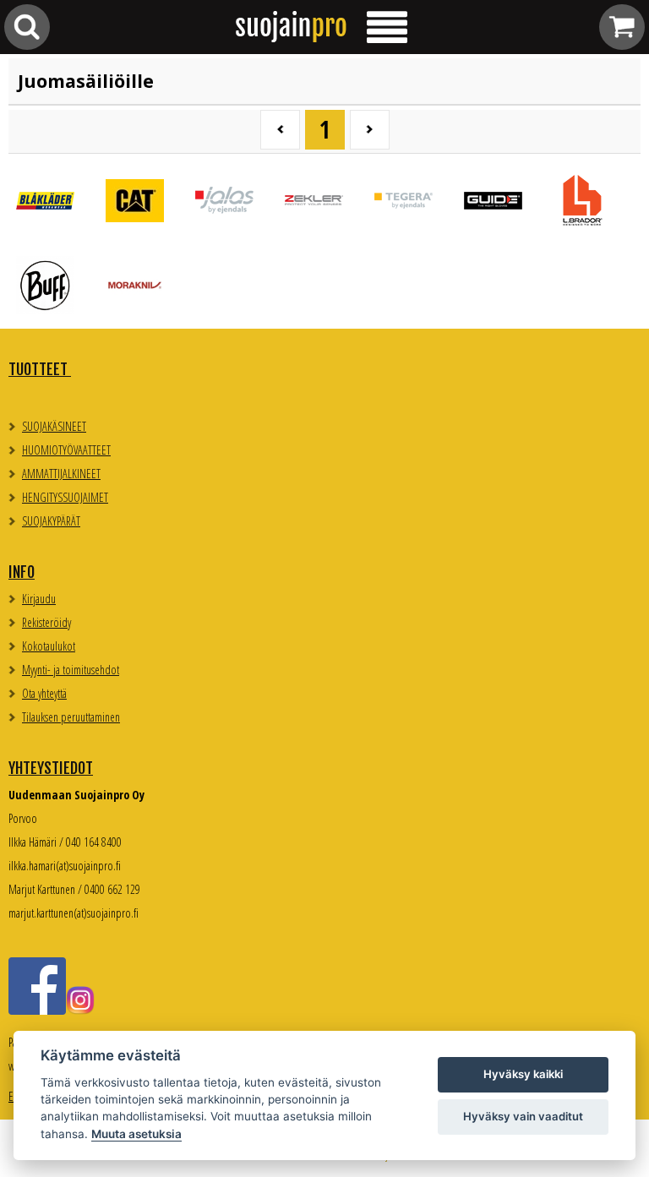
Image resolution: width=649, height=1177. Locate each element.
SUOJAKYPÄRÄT (51, 521)
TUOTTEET (39, 369)
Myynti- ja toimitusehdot (70, 670)
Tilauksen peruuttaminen (71, 717)
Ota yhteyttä (44, 693)
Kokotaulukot (48, 646)
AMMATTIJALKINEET (61, 474)
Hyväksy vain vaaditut (523, 1116)
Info (21, 572)
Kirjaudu (39, 599)
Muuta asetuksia (136, 1134)
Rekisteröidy (46, 622)
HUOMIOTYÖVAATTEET (66, 450)
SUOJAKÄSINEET (54, 426)
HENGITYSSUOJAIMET (65, 497)
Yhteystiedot (50, 768)
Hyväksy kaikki (523, 1074)
